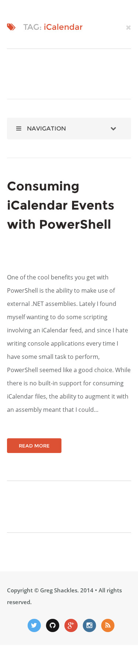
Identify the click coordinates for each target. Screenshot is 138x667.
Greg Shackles (58, 590)
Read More (34, 446)
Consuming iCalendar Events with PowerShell (60, 205)
